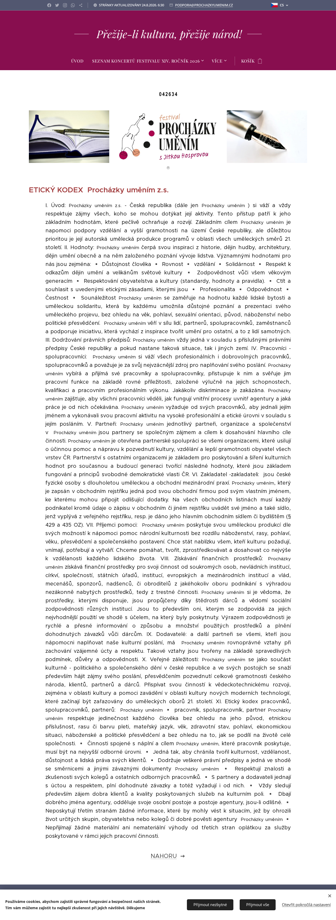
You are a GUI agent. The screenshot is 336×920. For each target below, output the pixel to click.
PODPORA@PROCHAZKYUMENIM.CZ (204, 5)
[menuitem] (79, 61)
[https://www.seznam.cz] (80, 5)
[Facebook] (49, 5)
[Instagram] (65, 5)
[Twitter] (57, 5)
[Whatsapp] (73, 5)
